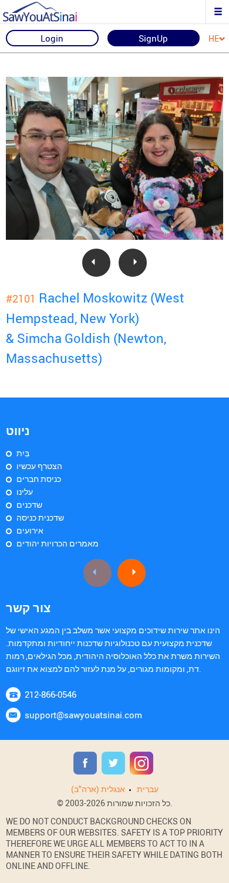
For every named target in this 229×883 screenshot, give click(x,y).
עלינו (24, 491)
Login (52, 38)
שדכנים (29, 504)
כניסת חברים (38, 478)
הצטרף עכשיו (39, 465)
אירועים (29, 530)
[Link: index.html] (50, 12)
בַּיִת (22, 453)
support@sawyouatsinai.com (83, 715)
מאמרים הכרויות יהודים (57, 543)
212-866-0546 (50, 694)
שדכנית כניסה (40, 517)
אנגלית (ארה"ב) (98, 788)
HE (213, 39)
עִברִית (148, 788)
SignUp (153, 38)
